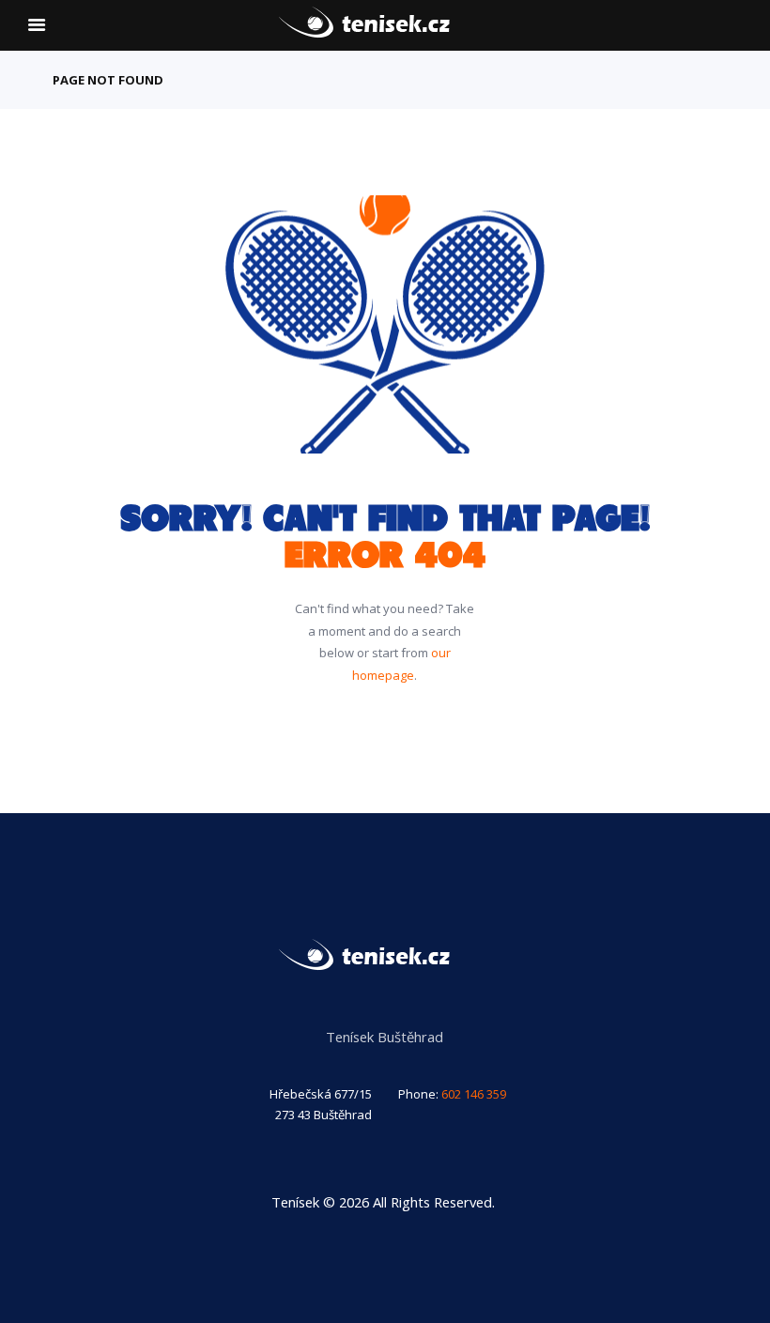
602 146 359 (473, 1093)
